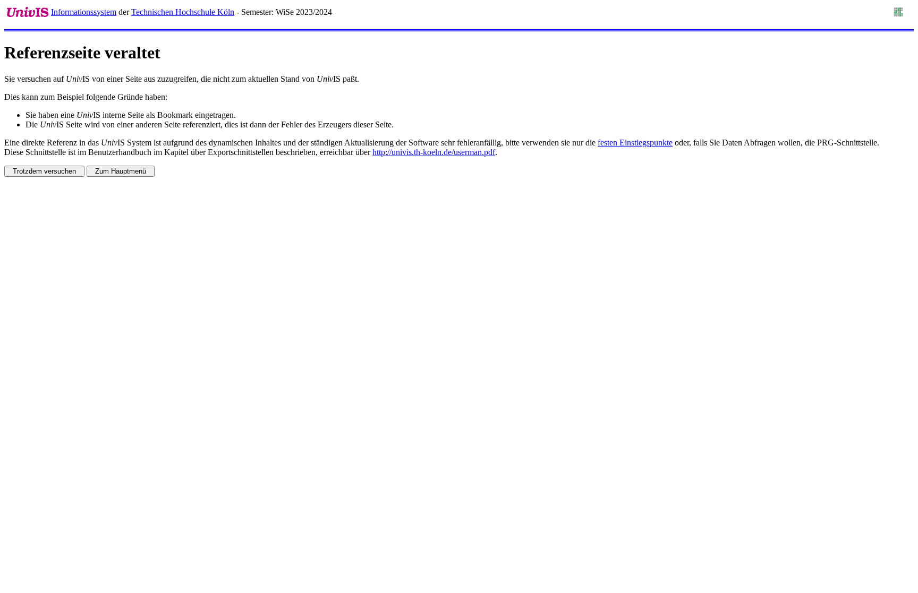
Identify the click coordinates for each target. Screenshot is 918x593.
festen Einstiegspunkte (635, 142)
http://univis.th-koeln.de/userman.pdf (433, 152)
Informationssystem (83, 11)
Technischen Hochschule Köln (182, 11)
